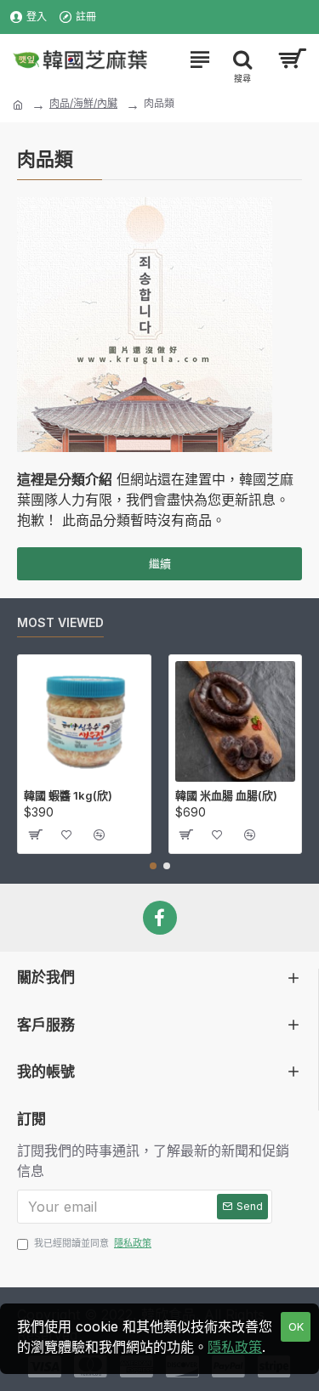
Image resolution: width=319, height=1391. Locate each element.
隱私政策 (235, 1346)
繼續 (160, 563)
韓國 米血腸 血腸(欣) (226, 795)
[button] (153, 865)
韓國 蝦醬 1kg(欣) (68, 795)
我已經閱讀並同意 (92, 1243)
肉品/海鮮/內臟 (83, 103)
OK (296, 1326)
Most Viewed (60, 622)
